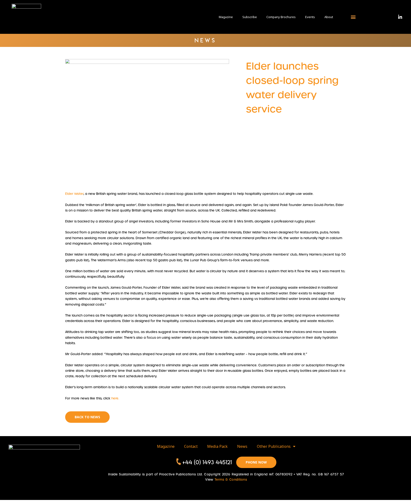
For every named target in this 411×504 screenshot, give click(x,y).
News (242, 446)
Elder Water (74, 194)
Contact (191, 446)
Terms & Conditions (231, 480)
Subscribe (249, 17)
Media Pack (217, 446)
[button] (353, 17)
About (328, 17)
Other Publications (274, 446)
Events (310, 17)
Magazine (226, 17)
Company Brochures (281, 17)
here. (114, 398)
